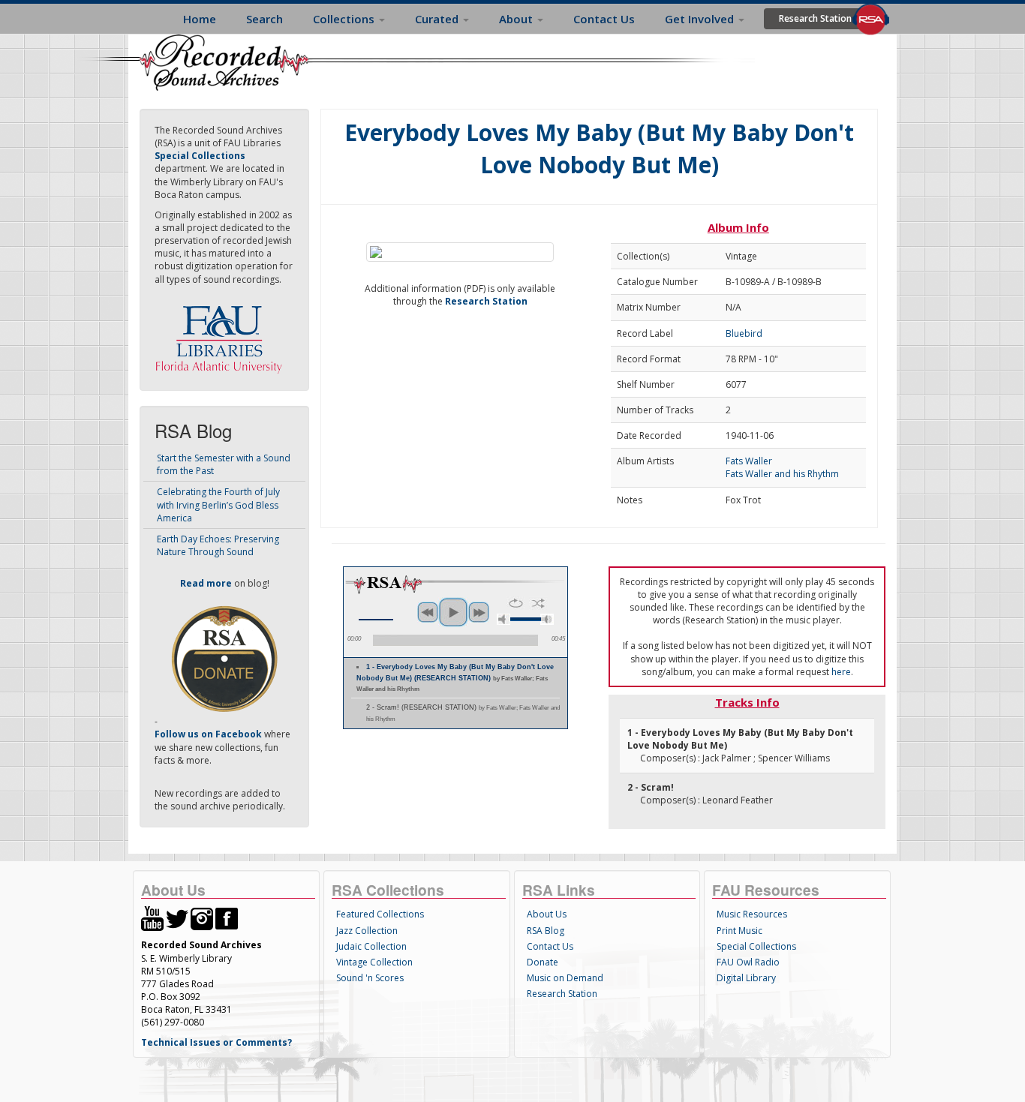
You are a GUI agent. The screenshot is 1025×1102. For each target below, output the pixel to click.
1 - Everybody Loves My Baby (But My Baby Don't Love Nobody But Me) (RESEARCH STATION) (455, 678)
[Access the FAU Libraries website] (222, 333)
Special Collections (756, 946)
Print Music (739, 930)
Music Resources (752, 914)
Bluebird (744, 333)
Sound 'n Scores (370, 977)
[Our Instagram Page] (202, 917)
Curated (438, 18)
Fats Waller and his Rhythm (782, 473)
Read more (206, 583)
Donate (542, 962)
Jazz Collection (367, 930)
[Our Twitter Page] (177, 917)
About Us (547, 914)
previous (427, 612)
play (453, 612)
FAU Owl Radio (748, 962)
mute (503, 619)
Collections (345, 18)
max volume (547, 619)
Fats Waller (749, 461)
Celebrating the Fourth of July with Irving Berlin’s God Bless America (218, 504)
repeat (515, 603)
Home (199, 18)
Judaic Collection (371, 946)
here (841, 671)
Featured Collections (380, 914)
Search (264, 18)
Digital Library (746, 977)
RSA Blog (545, 930)
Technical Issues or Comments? (216, 1042)
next (478, 612)
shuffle (538, 603)
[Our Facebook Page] (226, 917)
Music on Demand (565, 977)
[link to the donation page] (224, 658)
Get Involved (701, 18)
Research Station (815, 18)
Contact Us (604, 18)
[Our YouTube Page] (152, 917)
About (517, 18)
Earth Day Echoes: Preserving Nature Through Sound (218, 545)
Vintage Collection (374, 962)
